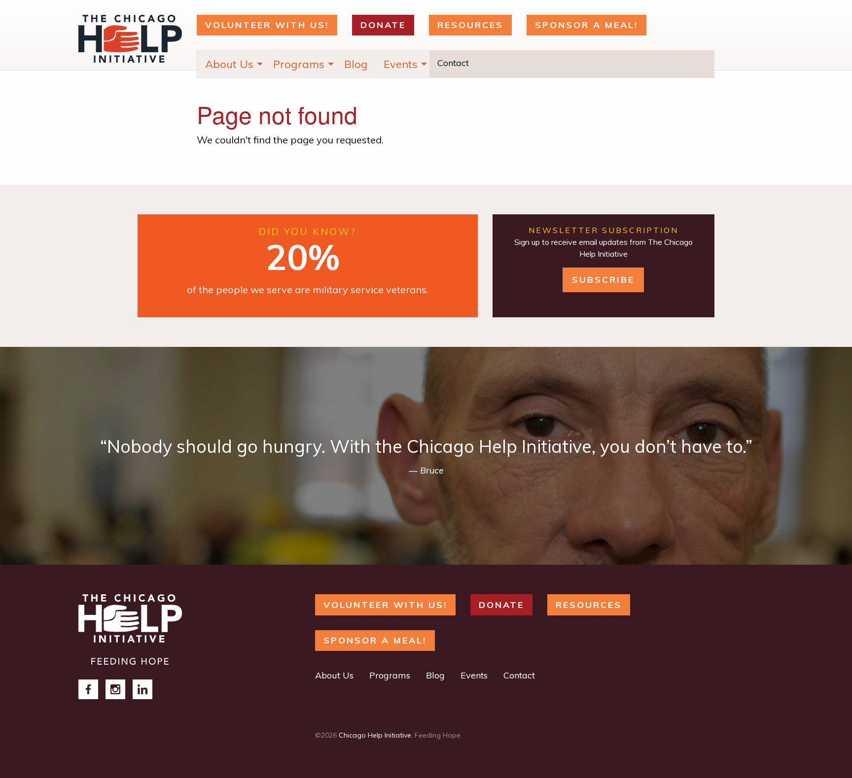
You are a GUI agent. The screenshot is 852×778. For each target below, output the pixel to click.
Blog (356, 64)
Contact (453, 62)
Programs (298, 64)
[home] (130, 628)
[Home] (130, 41)
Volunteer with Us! (267, 25)
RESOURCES (470, 25)
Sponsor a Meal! (586, 25)
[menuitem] (231, 64)
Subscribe (603, 279)
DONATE (383, 25)
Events (401, 64)
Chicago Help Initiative (375, 735)
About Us (229, 64)
